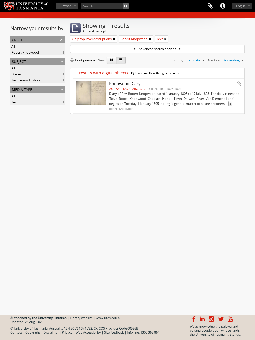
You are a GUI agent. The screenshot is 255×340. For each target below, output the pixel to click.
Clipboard (210, 6)
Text (14, 102)
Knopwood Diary (124, 83)
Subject (19, 61)
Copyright (32, 332)
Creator (20, 39)
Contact (16, 332)
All (13, 46)
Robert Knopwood (25, 52)
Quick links (222, 6)
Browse (65, 6)
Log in (240, 6)
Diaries (16, 74)
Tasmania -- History (25, 80)
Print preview (84, 60)
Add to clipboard (239, 83)
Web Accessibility (88, 332)
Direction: (214, 60)
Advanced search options (157, 49)
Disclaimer (51, 332)
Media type (22, 89)
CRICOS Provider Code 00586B (116, 328)
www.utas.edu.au (109, 318)
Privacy (67, 332)
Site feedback (114, 332)
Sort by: (178, 60)
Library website (81, 318)
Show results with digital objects (156, 73)
